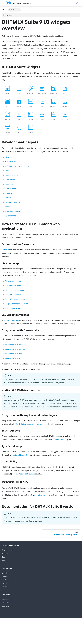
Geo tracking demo (13, 294)
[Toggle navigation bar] (3, 3)
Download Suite (8, 550)
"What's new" (19, 491)
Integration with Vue (13, 354)
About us (5, 599)
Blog (3, 557)
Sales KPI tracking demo (15, 299)
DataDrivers (10, 180)
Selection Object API (13, 202)
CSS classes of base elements (17, 166)
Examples (5, 553)
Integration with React (14, 345)
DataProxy (9, 184)
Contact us (6, 602)
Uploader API (10, 216)
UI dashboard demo (13, 285)
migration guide (40, 495)
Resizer (8, 198)
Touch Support (60, 439)
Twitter (4, 583)
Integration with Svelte (14, 358)
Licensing (5, 606)
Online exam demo (12, 308)
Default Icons (10, 189)
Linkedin (5, 586)
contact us (16, 521)
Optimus (5, 250)
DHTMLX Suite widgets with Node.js (27, 424)
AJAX (7, 157)
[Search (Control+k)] (77, 3)
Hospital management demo (16, 304)
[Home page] (4, 9)
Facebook (6, 580)
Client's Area (54, 400)
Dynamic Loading (12, 193)
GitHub (4, 573)
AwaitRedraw (10, 161)
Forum (4, 560)
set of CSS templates (11, 320)
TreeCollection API (12, 211)
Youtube (5, 576)
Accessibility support (27, 474)
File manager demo (13, 281)
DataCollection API (12, 175)
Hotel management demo (15, 290)
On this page (8, 15)
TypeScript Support (19, 455)
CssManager (10, 171)
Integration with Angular (15, 349)
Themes (8, 207)
